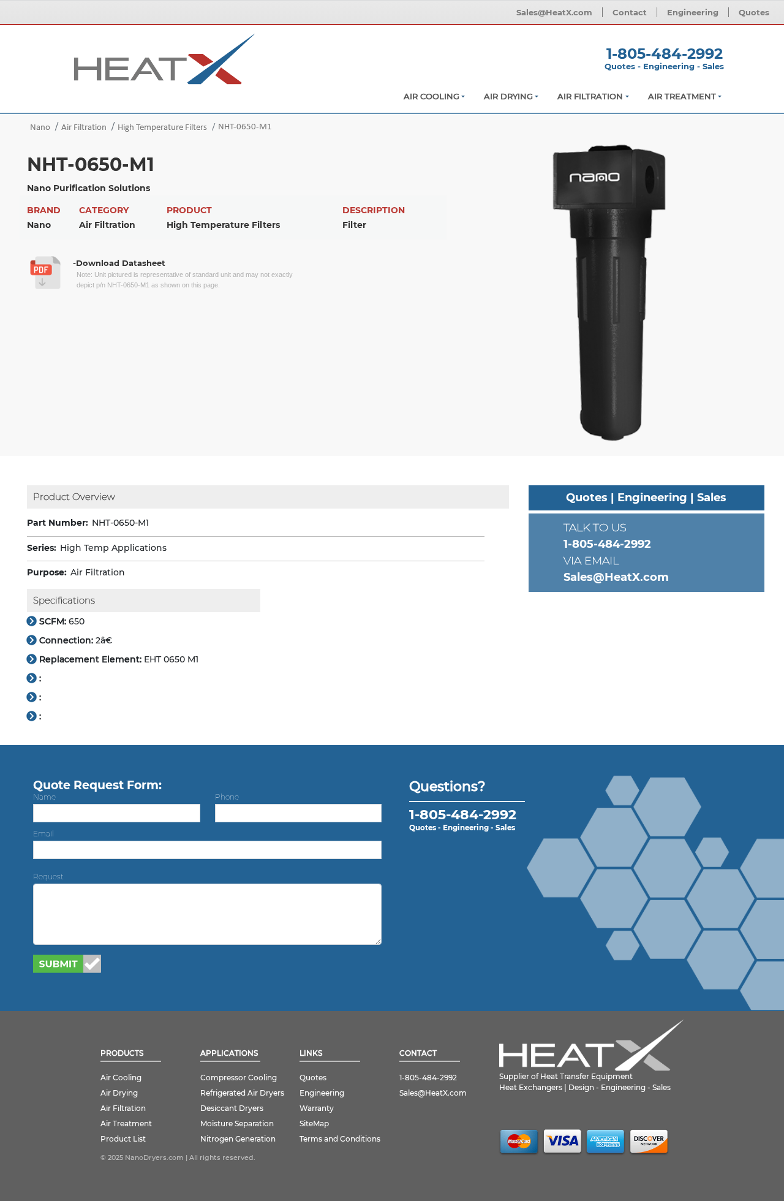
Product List (123, 1138)
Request (48, 876)
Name (44, 796)
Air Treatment (126, 1123)
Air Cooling (120, 1077)
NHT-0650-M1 (245, 127)
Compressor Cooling (238, 1077)
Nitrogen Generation (238, 1138)
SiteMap (314, 1123)
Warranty (317, 1108)
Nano (40, 127)
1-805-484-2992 (664, 54)
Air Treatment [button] (682, 96)
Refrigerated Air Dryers (242, 1092)
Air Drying (119, 1092)
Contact (629, 12)
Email (43, 833)
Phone (227, 796)
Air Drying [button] (508, 96)
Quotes (754, 12)
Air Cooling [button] (431, 96)
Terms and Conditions (340, 1138)
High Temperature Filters (162, 127)
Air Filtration (84, 127)
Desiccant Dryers (231, 1108)
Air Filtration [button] (590, 96)
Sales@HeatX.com (554, 12)
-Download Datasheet (119, 263)
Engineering (692, 12)
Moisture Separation (237, 1123)
